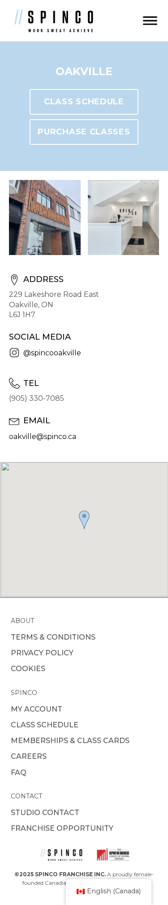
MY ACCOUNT (36, 709)
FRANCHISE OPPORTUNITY (62, 828)
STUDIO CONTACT (45, 812)
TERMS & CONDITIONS (53, 637)
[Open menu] (150, 20)
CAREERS (29, 756)
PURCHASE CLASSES (84, 132)
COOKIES (28, 668)
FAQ (18, 772)
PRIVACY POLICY (42, 653)
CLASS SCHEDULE (84, 102)
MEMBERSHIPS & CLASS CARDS (70, 740)
